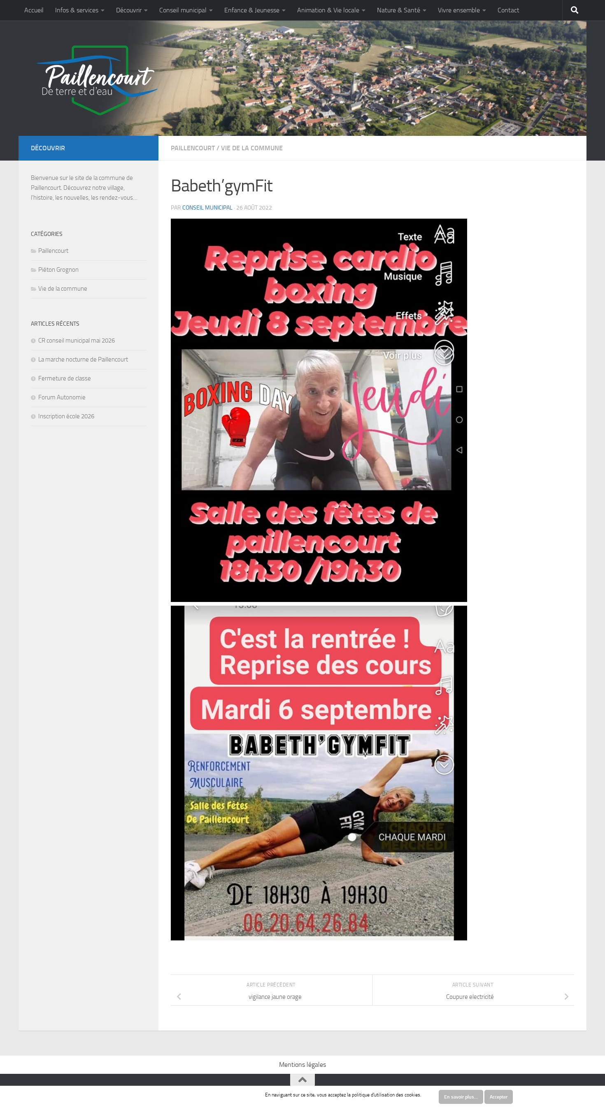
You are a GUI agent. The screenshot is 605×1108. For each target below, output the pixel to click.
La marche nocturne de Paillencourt (83, 359)
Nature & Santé (398, 10)
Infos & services (76, 10)
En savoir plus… (461, 1097)
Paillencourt (193, 148)
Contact (508, 10)
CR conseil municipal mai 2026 (76, 340)
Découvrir (129, 10)
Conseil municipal (183, 10)
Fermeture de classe (64, 378)
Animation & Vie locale (328, 10)
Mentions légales (302, 1064)
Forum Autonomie (62, 397)
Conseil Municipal (207, 207)
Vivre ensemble (459, 10)
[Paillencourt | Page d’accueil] (96, 80)
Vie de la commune (252, 148)
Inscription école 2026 (66, 416)
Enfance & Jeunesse (251, 10)
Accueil (34, 10)
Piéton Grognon (58, 269)
